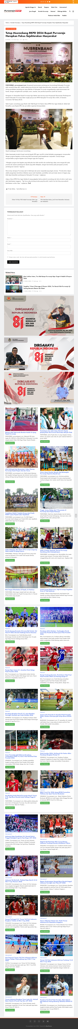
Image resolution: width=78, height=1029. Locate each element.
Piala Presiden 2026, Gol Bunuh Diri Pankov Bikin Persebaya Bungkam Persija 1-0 (55, 754)
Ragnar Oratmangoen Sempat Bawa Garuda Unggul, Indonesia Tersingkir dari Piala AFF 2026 (56, 882)
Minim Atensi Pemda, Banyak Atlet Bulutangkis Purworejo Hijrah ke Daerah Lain (54, 473)
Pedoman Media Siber (54, 15)
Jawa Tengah (32, 11)
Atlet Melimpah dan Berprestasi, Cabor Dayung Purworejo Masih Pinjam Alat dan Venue (19, 470)
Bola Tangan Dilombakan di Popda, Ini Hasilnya (19, 590)
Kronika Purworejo (43, 11)
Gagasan (46, 7)
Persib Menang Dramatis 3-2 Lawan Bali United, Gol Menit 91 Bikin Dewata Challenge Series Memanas (21, 632)
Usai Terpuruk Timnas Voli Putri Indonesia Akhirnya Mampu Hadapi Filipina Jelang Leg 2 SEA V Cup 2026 (21, 959)
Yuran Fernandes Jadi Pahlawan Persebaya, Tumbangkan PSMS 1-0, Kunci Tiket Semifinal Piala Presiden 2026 (21, 756)
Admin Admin (28, 281)
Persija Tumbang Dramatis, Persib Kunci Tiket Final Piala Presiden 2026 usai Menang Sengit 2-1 (55, 675)
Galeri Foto (54, 7)
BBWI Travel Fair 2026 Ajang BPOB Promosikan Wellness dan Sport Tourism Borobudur (55, 793)
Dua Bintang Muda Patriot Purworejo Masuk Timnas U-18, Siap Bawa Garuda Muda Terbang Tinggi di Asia (21, 797)
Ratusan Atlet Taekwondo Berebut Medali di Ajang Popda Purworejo (20, 433)
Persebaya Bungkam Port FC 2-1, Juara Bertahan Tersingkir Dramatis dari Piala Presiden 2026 (20, 714)
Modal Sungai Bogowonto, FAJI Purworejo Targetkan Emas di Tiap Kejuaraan (56, 590)
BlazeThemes (49, 1026)
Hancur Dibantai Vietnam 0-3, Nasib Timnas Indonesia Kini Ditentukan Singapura (53, 921)
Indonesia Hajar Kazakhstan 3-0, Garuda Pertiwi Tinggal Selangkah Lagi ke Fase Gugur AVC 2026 (20, 837)
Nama (9, 237)
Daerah (40, 7)
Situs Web (9, 250)
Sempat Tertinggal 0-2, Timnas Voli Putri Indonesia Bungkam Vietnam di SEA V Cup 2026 (20, 920)
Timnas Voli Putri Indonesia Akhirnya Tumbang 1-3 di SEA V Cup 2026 (56, 961)
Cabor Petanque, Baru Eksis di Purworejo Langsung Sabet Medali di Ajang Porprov (21, 550)
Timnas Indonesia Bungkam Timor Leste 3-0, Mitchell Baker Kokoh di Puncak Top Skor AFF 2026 (21, 1000)
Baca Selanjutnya (10, 443)
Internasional (63, 7)
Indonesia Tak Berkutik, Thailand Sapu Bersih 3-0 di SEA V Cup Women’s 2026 (21, 881)
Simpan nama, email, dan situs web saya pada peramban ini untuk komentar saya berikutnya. (32, 257)
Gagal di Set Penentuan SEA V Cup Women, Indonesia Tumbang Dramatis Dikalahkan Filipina (55, 842)
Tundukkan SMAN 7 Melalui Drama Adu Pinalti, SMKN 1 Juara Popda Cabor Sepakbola (20, 514)
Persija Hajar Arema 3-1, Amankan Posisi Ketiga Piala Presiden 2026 (20, 671)
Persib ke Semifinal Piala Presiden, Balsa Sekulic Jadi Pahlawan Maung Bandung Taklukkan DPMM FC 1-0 (56, 1001)
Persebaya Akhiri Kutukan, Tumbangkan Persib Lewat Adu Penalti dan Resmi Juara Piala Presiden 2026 (55, 632)
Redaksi (64, 15)
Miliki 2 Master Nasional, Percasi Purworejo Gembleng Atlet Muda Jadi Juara (53, 551)
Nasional (53, 11)
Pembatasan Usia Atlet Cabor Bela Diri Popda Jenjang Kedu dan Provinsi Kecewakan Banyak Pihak (56, 431)
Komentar (10, 219)
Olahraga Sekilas (62, 11)
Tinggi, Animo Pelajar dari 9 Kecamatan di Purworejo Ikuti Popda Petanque (53, 511)
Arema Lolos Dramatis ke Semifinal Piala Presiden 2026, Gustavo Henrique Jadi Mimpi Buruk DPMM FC (55, 716)
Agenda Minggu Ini (30, 7)
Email (9, 244)
